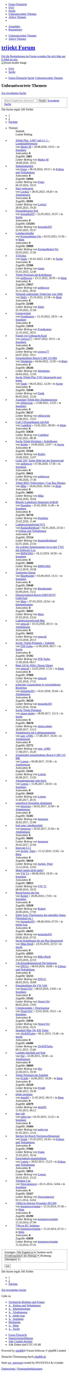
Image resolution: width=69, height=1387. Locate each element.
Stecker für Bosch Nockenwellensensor (38, 1135)
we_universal (15, 1362)
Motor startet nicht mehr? (30, 870)
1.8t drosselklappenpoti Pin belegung (36, 963)
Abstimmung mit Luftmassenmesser (36, 732)
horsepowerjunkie (31, 1206)
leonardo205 (27, 214)
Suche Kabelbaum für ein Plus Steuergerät (39, 940)
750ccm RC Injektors (27, 1225)
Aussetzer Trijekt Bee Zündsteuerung (36, 399)
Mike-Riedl (27, 943)
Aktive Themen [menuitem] (17, 38)
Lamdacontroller (25, 233)
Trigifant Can (23, 1180)
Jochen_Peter (28, 851)
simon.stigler (28, 713)
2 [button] (9, 118)
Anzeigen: (10, 1252)
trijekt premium (24, 1094)
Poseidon (26, 505)
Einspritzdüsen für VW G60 (31, 985)
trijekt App (21, 924)
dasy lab (20, 1113)
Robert (24, 895)
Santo (24, 258)
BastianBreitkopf (30, 527)
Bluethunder (27, 575)
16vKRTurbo (28, 1033)
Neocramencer (29, 1184)
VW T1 (25, 873)
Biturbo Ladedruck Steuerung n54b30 (37, 502)
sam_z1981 (27, 735)
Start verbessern (24, 188)
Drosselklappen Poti (27, 210)
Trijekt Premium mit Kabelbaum (33, 274)
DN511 (25, 966)
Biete (21, 239)
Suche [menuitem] (11, 71)
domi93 (25, 1097)
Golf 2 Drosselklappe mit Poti (32, 422)
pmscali (25, 623)
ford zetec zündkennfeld (29, 825)
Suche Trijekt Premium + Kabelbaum (36, 441)
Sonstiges (21, 150)
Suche (19, 217)
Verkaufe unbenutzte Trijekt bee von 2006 (39, 294)
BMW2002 (27, 553)
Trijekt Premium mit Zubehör (32, 1075)
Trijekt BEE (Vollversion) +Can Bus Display (41, 482)
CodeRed (26, 425)
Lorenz (24, 761)
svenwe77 (26, 338)
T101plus (21, 255)
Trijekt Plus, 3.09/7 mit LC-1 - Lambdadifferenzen (32, 142)
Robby (24, 444)
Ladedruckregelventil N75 (30, 524)
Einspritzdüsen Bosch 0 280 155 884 (36, 358)
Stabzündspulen (24, 166)
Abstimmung (23, 194)
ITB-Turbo (27, 646)
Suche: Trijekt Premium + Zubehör (35, 643)
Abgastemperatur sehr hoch (31, 780)
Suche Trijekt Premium (28, 710)
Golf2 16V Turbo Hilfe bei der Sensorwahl (40, 460)
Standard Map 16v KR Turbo (32, 1030)
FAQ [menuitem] (11, 68)
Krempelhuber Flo (31, 236)
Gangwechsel (23, 313)
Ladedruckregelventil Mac (30, 620)
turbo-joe (26, 1116)
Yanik (23, 383)
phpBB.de (40, 1356)
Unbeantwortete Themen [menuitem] (22, 35)
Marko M (26, 146)
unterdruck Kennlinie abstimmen (34, 803)
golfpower (26, 278)
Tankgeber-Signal (25, 572)
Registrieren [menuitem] (15, 29)
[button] (13, 121)
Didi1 (24, 297)
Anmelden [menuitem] (14, 26)
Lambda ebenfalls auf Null (30, 1052)
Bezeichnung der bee (27, 892)
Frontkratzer (27, 316)
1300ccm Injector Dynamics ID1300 (36, 1203)
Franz (24, 169)
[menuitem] (17, 4)
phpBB (20, 1350)
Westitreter (26, 361)
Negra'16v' (27, 988)
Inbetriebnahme (24, 604)
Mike (23, 486)
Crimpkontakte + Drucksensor (32, 1007)
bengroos (26, 806)
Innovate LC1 (23, 847)
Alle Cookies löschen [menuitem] (20, 1341)
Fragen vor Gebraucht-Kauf (31, 335)
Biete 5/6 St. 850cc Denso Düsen (34, 665)
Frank (24, 1139)
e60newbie (27, 402)
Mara (23, 601)
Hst (22, 1055)
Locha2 (25, 191)
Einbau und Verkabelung (32, 530)
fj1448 (24, 1078)
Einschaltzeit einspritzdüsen (31, 1158)
